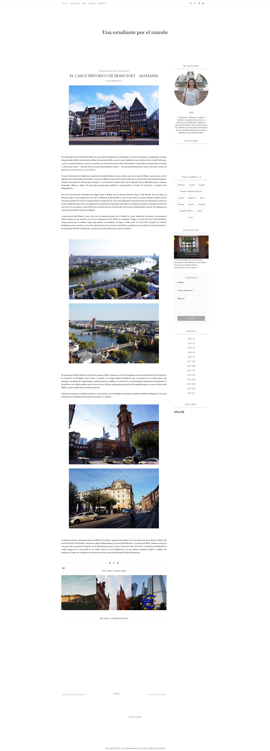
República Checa (186, 211)
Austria (192, 185)
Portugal (201, 204)
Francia (181, 198)
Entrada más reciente (73, 695)
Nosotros (74, 4)
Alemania (103, 71)
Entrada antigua (157, 695)
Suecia (199, 211)
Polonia (191, 204)
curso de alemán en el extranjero (82, 169)
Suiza (191, 217)
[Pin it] (118, 563)
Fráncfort (112, 71)
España (202, 185)
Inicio (65, 4)
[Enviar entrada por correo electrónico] (113, 568)
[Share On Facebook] (113, 563)
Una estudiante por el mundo (133, 748)
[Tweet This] (110, 563)
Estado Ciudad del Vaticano (191, 191)
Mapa (84, 4)
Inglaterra (192, 198)
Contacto (102, 4)
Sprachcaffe (123, 71)
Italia (202, 198)
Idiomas (91, 4)
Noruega (180, 204)
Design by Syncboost (156, 748)
